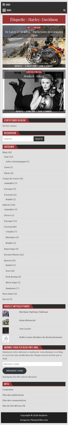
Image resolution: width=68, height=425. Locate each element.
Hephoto (18, 66)
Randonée (11, 288)
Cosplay (10, 231)
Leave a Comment (46, 66)
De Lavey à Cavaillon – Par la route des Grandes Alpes (34, 33)
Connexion (8, 389)
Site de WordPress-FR (14, 406)
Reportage (9, 249)
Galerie (6, 205)
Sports (7, 260)
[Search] (64, 10)
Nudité (9, 199)
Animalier (9, 183)
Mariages (10, 237)
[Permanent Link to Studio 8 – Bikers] (34, 91)
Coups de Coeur (11, 178)
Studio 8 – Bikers (34, 76)
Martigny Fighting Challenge (33, 312)
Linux (7, 167)
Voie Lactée (25, 329)
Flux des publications (13, 395)
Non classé (8, 294)
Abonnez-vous (14, 370)
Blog (5, 152)
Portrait (8, 195)
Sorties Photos (33, 71)
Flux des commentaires (14, 400)
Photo (7, 173)
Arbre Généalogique (16, 161)
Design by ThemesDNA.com (34, 420)
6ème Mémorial (27, 320)
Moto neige (11, 282)
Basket (9, 265)
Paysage (37, 27)
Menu (8, 4)
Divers (7, 215)
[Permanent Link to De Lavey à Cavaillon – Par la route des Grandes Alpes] (34, 46)
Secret (6, 299)
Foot (8, 271)
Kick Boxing (12, 277)
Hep (29, 27)
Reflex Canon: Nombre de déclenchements (40, 337)
